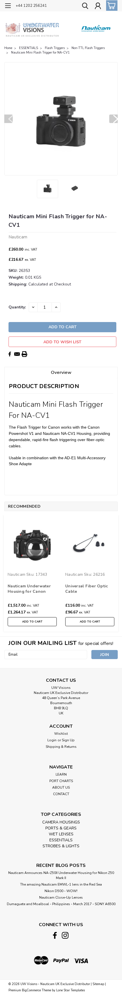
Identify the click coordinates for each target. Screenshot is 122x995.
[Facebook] (9, 354)
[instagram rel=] (65, 935)
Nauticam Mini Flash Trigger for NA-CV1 (40, 52)
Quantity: (17, 307)
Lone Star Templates (70, 990)
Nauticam (16, 574)
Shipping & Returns (61, 746)
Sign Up (68, 740)
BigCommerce (31, 990)
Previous (8, 119)
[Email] (17, 354)
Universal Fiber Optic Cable (86, 588)
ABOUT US (61, 787)
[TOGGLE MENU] (8, 6)
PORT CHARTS (61, 781)
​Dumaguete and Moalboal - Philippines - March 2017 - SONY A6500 (61, 904)
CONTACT (61, 794)
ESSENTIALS (28, 48)
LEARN (61, 774)
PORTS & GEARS (61, 828)
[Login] (98, 6)
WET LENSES (61, 834)
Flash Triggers (55, 48)
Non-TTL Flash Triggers (88, 48)
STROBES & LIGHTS (61, 846)
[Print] (24, 354)
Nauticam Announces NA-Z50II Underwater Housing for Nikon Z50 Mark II (61, 875)
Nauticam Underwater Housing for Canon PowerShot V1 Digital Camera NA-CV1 (29, 589)
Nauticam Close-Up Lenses (61, 897)
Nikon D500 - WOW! (61, 891)
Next (113, 119)
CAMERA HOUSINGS (61, 822)
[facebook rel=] (54, 935)
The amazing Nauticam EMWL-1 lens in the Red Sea (61, 884)
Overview (61, 372)
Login (51, 740)
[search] (85, 6)
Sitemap (98, 984)
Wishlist (61, 733)
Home (8, 48)
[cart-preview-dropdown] (110, 5)
